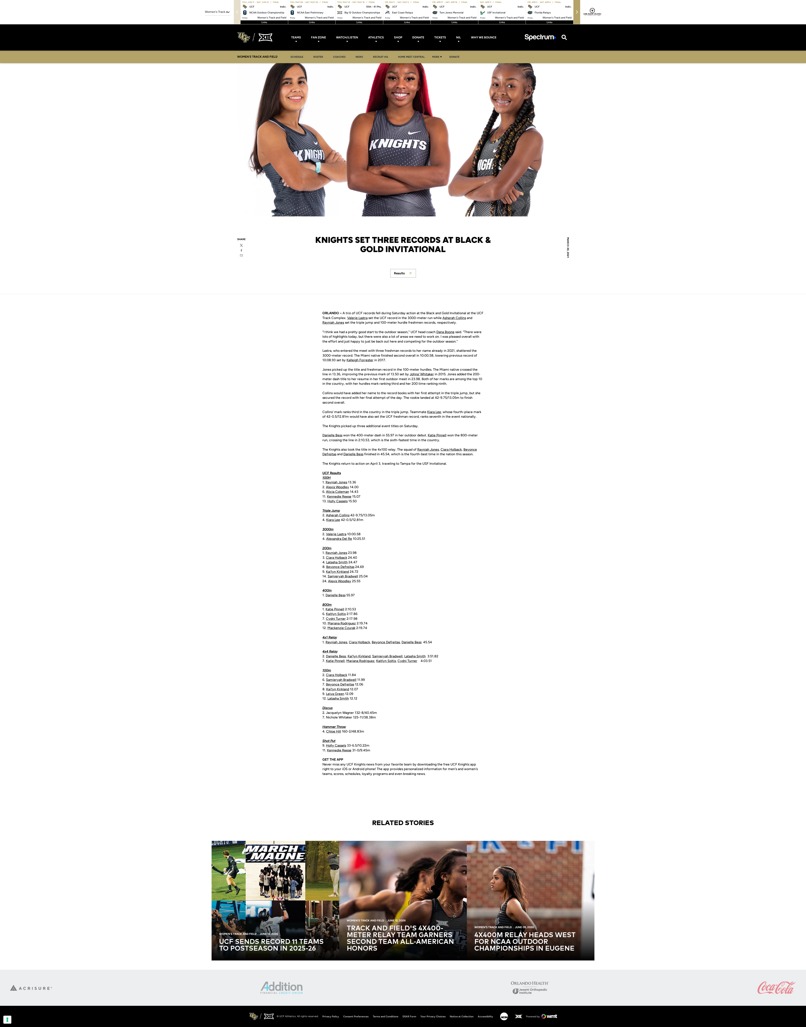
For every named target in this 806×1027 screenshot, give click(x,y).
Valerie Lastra (357, 318)
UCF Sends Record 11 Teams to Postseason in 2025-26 (271, 945)
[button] (576, 12)
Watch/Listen (347, 37)
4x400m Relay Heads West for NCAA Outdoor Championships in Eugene (525, 942)
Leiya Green (335, 694)
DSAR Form (409, 1016)
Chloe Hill (333, 731)
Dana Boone (445, 332)
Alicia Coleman (337, 492)
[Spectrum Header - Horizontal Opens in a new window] (540, 37)
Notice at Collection (462, 1016)
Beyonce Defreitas (340, 567)
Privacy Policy (330, 1016)
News (359, 56)
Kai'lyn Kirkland (337, 572)
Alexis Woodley (337, 487)
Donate (418, 37)
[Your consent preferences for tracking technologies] (7, 1020)
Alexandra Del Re (339, 539)
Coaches (339, 56)
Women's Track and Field (237, 933)
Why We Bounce (483, 37)
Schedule (296, 56)
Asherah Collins (454, 318)
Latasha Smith (337, 562)
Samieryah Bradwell (343, 576)
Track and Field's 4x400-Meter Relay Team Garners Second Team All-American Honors (400, 938)
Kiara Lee (434, 412)
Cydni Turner (336, 619)
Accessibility (485, 1016)
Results (405, 274)
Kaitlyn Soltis (336, 614)
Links (264, 22)
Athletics (376, 37)
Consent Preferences (356, 1016)
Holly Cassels (337, 501)
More (435, 56)
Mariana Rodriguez (342, 623)
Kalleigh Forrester (360, 360)
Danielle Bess (332, 435)
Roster (318, 56)
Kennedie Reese (339, 496)
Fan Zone (318, 37)
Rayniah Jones (333, 322)
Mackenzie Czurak (341, 628)
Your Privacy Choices (433, 1016)
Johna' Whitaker (422, 374)
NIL (458, 37)
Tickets (440, 37)
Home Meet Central (412, 56)
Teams (296, 37)
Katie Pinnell (437, 435)
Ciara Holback (451, 449)
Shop (398, 37)
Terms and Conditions (385, 1016)
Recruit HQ (381, 56)
